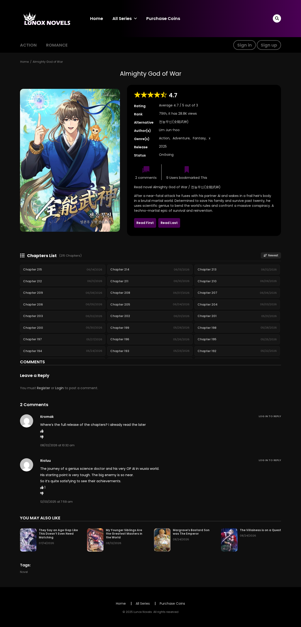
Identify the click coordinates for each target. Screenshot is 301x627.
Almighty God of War (48, 62)
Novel (24, 572)
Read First (145, 222)
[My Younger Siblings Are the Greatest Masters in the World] (95, 539)
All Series (122, 18)
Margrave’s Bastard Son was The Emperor (191, 532)
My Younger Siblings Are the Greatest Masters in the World (124, 533)
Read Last (169, 222)
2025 (163, 146)
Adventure (181, 138)
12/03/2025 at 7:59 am (56, 502)
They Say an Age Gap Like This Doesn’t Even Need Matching (58, 533)
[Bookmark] (187, 170)
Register (43, 388)
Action (28, 45)
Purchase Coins (163, 18)
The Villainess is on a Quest (260, 530)
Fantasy (199, 138)
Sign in (244, 45)
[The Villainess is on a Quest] (229, 539)
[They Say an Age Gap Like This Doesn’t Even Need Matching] (28, 539)
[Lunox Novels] (47, 18)
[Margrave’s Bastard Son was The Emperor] (162, 539)
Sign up (269, 45)
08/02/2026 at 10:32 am (57, 445)
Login (59, 388)
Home (96, 18)
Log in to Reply (270, 416)
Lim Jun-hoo (169, 130)
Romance (57, 45)
